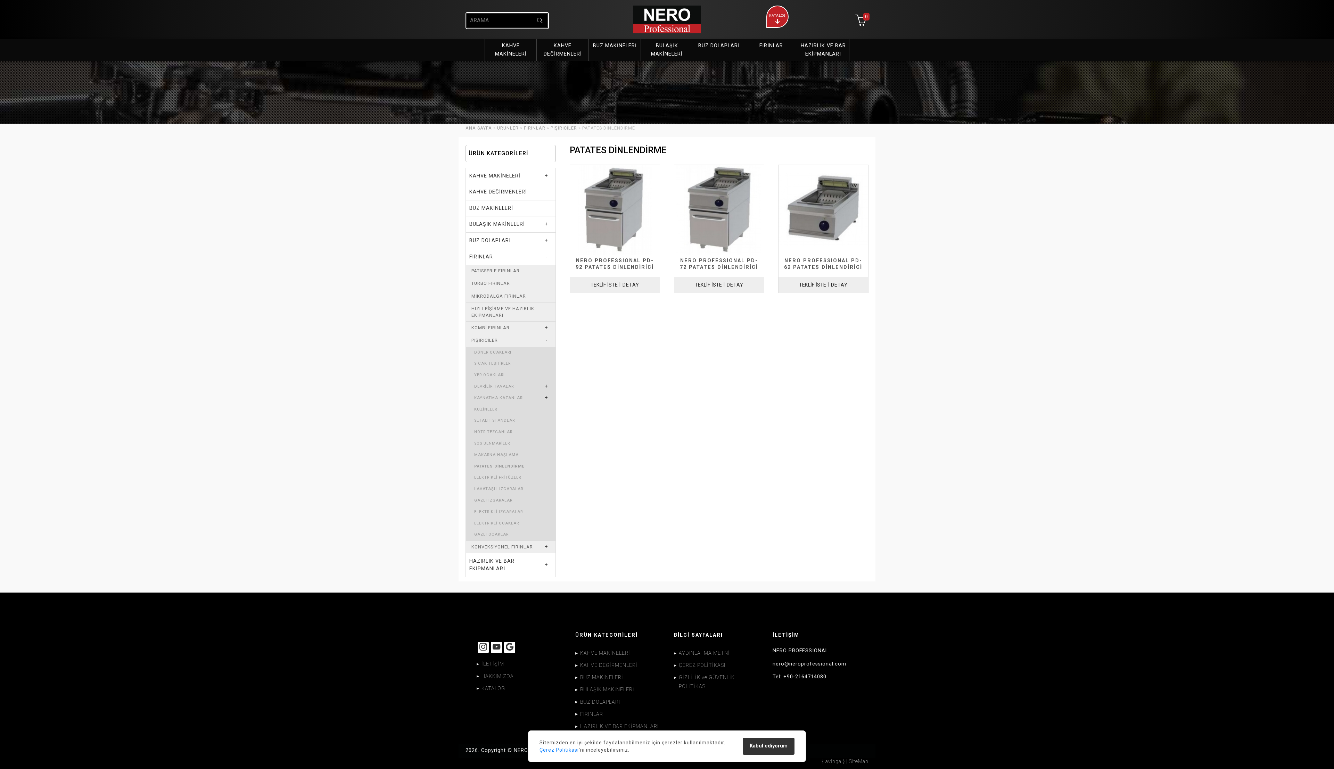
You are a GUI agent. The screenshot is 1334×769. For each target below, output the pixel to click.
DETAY (631, 285)
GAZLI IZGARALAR (493, 500)
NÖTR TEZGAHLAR (493, 432)
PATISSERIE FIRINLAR (495, 270)
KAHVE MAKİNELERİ (494, 176)
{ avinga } (833, 761)
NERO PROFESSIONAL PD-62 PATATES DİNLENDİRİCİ (823, 264)
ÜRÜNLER (508, 128)
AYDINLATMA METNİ (704, 653)
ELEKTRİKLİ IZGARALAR (498, 512)
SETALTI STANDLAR (494, 420)
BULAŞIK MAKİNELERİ (497, 224)
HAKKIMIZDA (497, 676)
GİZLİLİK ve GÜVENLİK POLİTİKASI (707, 682)
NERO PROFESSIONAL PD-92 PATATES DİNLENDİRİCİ (615, 264)
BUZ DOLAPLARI (490, 240)
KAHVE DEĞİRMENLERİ (498, 192)
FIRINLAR (534, 128)
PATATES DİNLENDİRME (499, 466)
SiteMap (858, 761)
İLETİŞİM (492, 664)
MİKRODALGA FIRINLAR (498, 296)
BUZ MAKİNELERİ (491, 208)
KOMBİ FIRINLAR (490, 327)
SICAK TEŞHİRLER (492, 363)
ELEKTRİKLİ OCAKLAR (496, 523)
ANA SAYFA (479, 128)
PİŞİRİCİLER (564, 128)
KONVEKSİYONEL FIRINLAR (502, 546)
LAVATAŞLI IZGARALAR (498, 489)
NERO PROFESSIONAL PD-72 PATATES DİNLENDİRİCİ (719, 264)
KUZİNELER (485, 409)
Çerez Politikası (559, 750)
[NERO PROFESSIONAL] (667, 19)
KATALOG (493, 689)
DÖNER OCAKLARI (492, 352)
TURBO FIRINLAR (490, 283)
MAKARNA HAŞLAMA (496, 455)
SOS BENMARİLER (492, 443)
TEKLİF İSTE (604, 285)
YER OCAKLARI (489, 375)
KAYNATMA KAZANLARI (499, 398)
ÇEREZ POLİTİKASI (702, 665)
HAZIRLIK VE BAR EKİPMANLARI (491, 565)
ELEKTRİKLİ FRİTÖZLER (497, 477)
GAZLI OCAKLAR (491, 534)
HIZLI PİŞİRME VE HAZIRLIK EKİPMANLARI (502, 312)
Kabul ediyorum (769, 746)
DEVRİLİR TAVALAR (494, 386)
